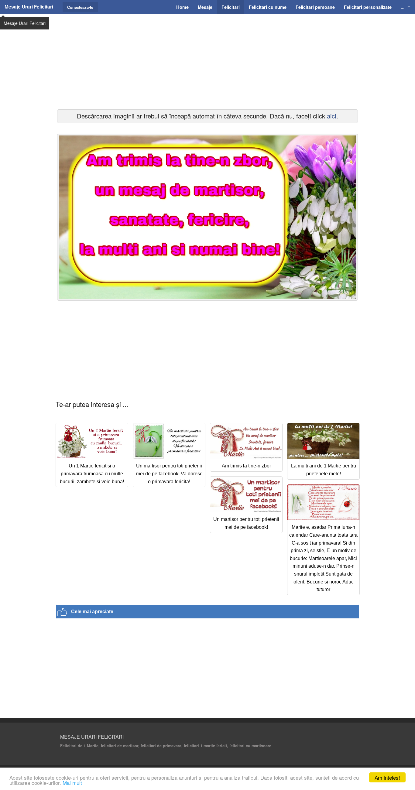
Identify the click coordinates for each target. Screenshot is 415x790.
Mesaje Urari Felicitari (29, 6)
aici (331, 115)
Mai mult (72, 782)
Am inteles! (387, 777)
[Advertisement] (207, 60)
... (402, 7)
